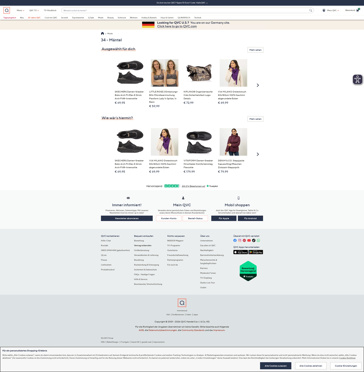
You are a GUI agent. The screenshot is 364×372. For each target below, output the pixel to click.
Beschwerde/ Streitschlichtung (148, 284)
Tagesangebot (9, 17)
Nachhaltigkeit (206, 250)
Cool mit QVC (51, 17)
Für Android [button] (250, 218)
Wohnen (133, 17)
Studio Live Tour (207, 282)
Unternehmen (206, 240)
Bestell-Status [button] (195, 218)
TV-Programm (173, 245)
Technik (197, 17)
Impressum (219, 330)
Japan (195, 314)
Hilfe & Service (140, 279)
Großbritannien (178, 314)
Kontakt (104, 245)
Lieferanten (106, 264)
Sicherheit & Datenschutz (145, 269)
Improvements (159, 342)
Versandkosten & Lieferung (146, 255)
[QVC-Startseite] (102, 33)
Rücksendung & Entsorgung (146, 264)
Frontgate (125, 342)
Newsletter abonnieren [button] (127, 218)
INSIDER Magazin (175, 240)
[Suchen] (311, 10)
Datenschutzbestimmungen (162, 330)
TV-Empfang (206, 278)
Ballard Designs (113, 342)
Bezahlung (139, 260)
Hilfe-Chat (106, 240)
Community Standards (193, 330)
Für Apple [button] (224, 218)
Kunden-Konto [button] (168, 218)
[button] (327, 10)
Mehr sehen (255, 49)
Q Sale (91, 17)
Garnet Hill (135, 342)
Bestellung (139, 240)
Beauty (110, 17)
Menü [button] (19, 10)
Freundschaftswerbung (177, 255)
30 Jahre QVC (34, 17)
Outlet (203, 287)
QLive (103, 255)
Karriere (204, 268)
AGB (141, 330)
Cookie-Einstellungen (346, 365)
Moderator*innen (208, 273)
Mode (100, 17)
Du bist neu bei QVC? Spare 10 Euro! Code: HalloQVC (181, 2)
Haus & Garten (167, 17)
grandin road (146, 342)
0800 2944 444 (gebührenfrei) (115, 250)
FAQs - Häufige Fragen (144, 274)
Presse (104, 260)
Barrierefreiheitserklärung (212, 255)
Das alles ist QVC (208, 245)
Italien (188, 314)
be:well (64, 17)
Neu (22, 17)
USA (168, 314)
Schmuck (122, 17)
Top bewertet (78, 17)
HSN (103, 342)
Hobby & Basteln (149, 17)
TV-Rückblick (50, 10)
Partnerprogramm (175, 260)
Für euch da (172, 264)
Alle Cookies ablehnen (310, 365)
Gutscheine (172, 250)
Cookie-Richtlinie (347, 358)
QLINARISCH (184, 17)
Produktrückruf (108, 269)
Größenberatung (141, 250)
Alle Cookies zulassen (276, 365)
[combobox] (184, 10)
